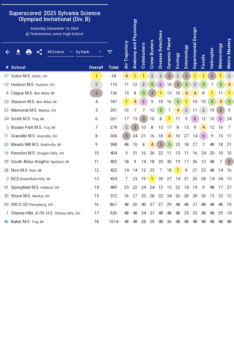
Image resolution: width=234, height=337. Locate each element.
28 (6, 170)
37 (6, 76)
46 (6, 221)
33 (6, 101)
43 (6, 204)
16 (6, 153)
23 (6, 110)
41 (6, 187)
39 (6, 161)
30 (6, 195)
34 (6, 118)
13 (6, 84)
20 (6, 144)
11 (6, 136)
